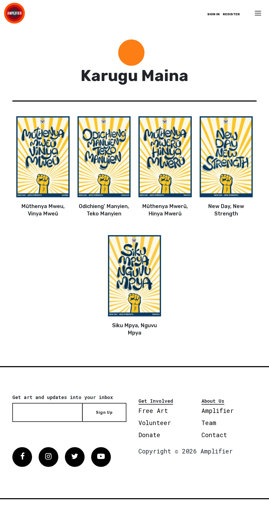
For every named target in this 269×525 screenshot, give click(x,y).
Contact (214, 435)
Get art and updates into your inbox (62, 397)
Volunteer (154, 423)
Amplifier (217, 411)
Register (231, 14)
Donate (149, 435)
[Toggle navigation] (258, 13)
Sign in (213, 14)
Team (208, 423)
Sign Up (104, 412)
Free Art (153, 411)
